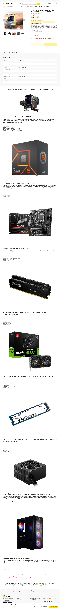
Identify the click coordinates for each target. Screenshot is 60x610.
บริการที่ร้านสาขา (32, 602)
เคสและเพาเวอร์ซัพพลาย (29, 6)
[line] (47, 601)
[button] (3, 20)
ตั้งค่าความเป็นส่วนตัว (44, 606)
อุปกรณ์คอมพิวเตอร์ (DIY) (21, 6)
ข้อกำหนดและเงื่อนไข (19, 602)
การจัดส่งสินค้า (32, 600)
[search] (38, 4)
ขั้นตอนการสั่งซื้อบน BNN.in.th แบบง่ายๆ (35, 598)
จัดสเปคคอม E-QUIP (42, 0)
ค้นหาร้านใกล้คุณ (50, 0)
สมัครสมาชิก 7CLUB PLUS (20, 600)
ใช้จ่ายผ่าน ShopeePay (33, 599)
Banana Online (17, 584)
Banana (28, 585)
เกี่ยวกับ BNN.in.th (18, 599)
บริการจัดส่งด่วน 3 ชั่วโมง (42, 585)
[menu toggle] (4, 3)
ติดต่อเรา (17, 598)
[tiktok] (49, 601)
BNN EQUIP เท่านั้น (15, 580)
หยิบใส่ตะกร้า (37, 44)
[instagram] (45, 601)
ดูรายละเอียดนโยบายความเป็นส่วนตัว (12, 608)
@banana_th (34, 585)
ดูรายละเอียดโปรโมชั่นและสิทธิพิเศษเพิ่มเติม (37, 20)
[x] (51, 601)
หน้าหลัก (4, 6)
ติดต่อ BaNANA (53, 38)
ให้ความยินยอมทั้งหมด (53, 606)
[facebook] (44, 601)
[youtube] (53, 601)
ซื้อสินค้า (50, 44)
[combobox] (56, 0)
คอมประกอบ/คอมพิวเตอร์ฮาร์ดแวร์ (11, 6)
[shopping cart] (56, 3)
